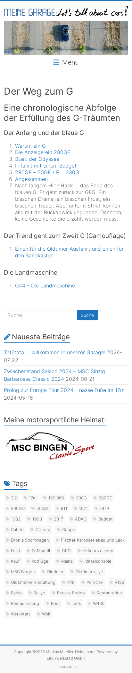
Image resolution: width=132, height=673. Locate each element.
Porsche (95, 582)
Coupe (68, 529)
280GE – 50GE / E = (40, 172)
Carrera (43, 529)
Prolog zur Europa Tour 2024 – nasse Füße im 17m (64, 390)
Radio (16, 592)
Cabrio (17, 529)
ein (48, 152)
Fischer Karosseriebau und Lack (93, 540)
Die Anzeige (30, 152)
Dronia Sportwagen (30, 540)
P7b (71, 582)
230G (72, 172)
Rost (55, 603)
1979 (104, 508)
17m (33, 497)
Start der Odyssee (37, 159)
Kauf (15, 561)
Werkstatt (20, 613)
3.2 (14, 497)
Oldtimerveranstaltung (33, 582)
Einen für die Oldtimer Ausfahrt (53, 249)
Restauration (109, 592)
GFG (66, 550)
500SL (43, 508)
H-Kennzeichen (98, 550)
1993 (37, 518)
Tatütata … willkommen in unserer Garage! (54, 352)
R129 (119, 582)
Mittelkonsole (98, 561)
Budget (67, 165)
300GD (18, 508)
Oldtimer (55, 571)
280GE (61, 152)
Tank (76, 603)
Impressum (66, 666)
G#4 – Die (27, 285)
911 (64, 508)
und (96, 249)
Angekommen (31, 179)
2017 (58, 518)
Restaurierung (25, 603)
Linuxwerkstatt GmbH (66, 658)
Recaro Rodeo (71, 592)
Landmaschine (57, 285)
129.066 (56, 497)
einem (50, 165)
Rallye (39, 592)
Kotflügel (40, 561)
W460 (98, 603)
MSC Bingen (23, 571)
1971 (83, 508)
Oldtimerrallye (89, 571)
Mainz (67, 561)
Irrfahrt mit (29, 165)
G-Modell (41, 550)
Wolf (46, 613)
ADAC (81, 518)
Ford (15, 550)
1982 (16, 518)
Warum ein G (30, 146)
